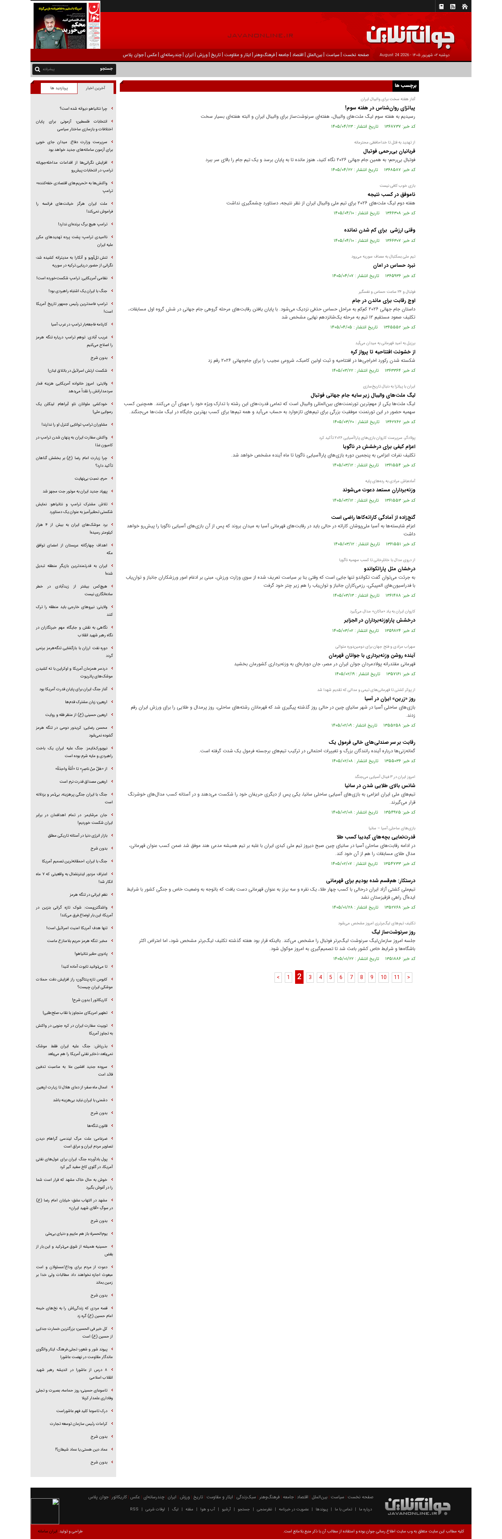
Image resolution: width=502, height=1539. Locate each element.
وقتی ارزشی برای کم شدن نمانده (379, 230)
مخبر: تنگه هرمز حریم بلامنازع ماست (77, 941)
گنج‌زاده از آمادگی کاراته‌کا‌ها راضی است (373, 517)
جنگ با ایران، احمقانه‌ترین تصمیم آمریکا (74, 861)
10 (384, 978)
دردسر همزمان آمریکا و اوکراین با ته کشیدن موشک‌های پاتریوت (74, 673)
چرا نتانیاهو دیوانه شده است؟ (83, 109)
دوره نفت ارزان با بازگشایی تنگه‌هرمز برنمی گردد (74, 652)
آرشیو (226, 1509)
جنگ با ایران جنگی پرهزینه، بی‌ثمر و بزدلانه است (74, 798)
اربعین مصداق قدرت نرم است (83, 782)
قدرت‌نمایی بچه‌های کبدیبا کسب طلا (376, 837)
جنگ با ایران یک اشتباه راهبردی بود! (78, 291)
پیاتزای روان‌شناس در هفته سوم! (380, 108)
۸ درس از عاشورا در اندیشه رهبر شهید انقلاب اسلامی (74, 1374)
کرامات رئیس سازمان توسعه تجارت (78, 1424)
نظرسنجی (264, 1509)
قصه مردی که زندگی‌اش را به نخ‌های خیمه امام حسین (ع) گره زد (74, 1312)
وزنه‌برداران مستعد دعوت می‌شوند (379, 490)
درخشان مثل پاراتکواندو (389, 569)
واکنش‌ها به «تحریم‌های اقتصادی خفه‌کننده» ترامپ (74, 187)
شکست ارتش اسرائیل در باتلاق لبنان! (77, 371)
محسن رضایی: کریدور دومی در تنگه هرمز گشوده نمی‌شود (74, 732)
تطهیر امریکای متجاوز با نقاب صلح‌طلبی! (75, 1013)
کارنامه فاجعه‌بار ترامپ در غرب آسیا (79, 324)
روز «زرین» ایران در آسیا (390, 699)
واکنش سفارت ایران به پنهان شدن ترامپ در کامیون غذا (74, 441)
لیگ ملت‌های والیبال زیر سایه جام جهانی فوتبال (363, 395)
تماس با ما (343, 1509)
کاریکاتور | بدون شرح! (89, 1000)
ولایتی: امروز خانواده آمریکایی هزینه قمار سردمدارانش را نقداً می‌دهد (74, 387)
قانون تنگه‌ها (97, 1126)
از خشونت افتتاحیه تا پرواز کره (382, 352)
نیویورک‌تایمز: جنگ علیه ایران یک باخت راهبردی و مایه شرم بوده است (74, 752)
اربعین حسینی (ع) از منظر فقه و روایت (76, 715)
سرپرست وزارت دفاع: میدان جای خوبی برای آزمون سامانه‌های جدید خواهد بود (74, 146)
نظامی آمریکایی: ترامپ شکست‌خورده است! (71, 278)
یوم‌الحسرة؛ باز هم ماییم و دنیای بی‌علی (76, 1234)
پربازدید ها (59, 88)
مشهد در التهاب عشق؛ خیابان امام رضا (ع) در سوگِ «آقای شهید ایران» (74, 1204)
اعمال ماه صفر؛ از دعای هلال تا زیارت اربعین (72, 1087)
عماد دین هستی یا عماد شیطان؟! (81, 1450)
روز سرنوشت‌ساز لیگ (393, 932)
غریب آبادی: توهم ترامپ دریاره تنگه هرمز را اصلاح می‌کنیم (74, 341)
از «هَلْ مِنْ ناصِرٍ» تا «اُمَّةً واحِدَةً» (81, 769)
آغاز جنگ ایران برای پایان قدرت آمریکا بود (73, 689)
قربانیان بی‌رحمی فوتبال (388, 151)
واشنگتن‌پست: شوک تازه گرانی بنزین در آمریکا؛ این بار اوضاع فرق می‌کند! (74, 911)
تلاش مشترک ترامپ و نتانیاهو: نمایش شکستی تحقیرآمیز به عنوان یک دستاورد (74, 508)
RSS (134, 1509)
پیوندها (322, 1509)
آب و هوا (207, 1509)
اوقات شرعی (155, 1509)
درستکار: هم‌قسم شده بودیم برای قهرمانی (370, 881)
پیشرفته (49, 69)
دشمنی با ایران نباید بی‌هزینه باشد (80, 1100)
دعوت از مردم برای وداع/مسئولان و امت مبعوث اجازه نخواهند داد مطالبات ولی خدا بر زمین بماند (74, 1275)
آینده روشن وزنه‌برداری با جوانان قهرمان (372, 655)
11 (397, 978)
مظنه (189, 1509)
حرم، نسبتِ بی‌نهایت (91, 479)
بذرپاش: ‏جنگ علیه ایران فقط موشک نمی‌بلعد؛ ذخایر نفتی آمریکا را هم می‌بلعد (74, 1050)
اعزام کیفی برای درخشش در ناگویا (379, 447)
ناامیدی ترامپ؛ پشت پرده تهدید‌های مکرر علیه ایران (74, 241)
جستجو (244, 1509)
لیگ (175, 1509)
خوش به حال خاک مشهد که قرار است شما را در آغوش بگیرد (74, 1184)
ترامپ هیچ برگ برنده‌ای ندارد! (82, 224)
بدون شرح (99, 358)
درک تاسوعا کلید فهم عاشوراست (81, 1411)
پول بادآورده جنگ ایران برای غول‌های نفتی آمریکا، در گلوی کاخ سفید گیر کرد (74, 1163)
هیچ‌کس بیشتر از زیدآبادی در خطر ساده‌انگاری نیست (74, 590)
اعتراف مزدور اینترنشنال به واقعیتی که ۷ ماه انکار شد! (74, 878)
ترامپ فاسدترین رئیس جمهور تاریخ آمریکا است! (74, 308)
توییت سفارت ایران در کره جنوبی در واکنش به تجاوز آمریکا (74, 1030)
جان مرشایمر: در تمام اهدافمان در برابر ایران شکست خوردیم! (74, 819)
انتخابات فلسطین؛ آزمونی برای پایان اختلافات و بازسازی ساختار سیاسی (74, 125)
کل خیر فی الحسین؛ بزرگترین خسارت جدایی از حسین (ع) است (74, 1333)
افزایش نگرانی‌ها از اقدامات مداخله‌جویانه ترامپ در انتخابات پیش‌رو (74, 167)
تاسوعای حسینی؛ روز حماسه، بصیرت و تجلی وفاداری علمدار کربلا (74, 1394)
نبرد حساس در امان (394, 265)
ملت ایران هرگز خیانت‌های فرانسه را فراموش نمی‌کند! (74, 208)
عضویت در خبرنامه (294, 1509)
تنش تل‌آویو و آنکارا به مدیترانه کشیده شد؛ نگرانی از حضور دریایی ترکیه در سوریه (74, 262)
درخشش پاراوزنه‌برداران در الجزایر (379, 620)
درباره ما (365, 1509)
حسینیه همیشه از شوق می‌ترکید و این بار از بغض (74, 1251)
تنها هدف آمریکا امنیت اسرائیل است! (76, 928)
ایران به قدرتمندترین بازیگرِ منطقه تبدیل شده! (74, 570)
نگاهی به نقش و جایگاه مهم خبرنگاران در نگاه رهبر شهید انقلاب (74, 631)
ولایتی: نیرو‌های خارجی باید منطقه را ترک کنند (74, 611)
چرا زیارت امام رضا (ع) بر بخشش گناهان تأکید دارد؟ (74, 462)
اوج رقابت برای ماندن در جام (383, 300)
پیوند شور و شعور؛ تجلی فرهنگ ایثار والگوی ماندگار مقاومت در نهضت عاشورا (74, 1353)
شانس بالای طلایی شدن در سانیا (380, 786)
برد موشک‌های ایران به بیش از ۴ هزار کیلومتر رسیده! (74, 529)
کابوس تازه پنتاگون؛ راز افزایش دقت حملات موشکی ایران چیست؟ (74, 983)
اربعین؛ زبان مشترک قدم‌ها (86, 702)
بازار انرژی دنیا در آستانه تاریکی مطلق (77, 836)
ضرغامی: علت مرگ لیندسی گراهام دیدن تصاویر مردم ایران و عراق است (74, 1143)
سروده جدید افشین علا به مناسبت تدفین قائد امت (74, 1071)
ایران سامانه (47, 1531)
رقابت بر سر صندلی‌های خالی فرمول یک (372, 742)
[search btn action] (37, 69)
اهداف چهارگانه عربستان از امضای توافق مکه (74, 549)
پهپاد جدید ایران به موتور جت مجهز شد (75, 491)
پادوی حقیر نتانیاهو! (91, 954)
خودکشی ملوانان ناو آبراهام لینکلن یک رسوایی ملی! (74, 408)
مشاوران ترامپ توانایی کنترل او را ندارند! (74, 425)
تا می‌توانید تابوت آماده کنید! (84, 967)
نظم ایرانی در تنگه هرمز (88, 895)
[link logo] (418, 32)
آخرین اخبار (95, 88)
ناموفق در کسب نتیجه (391, 194)
